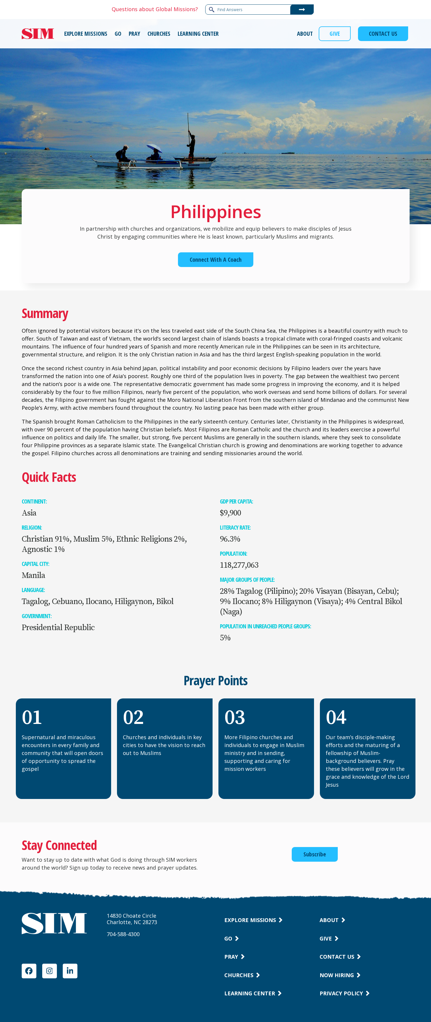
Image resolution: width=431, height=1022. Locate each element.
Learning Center (249, 993)
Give (326, 938)
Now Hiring (337, 975)
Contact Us (337, 956)
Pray (231, 956)
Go (228, 938)
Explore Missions (250, 920)
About (329, 920)
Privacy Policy (341, 993)
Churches (238, 975)
